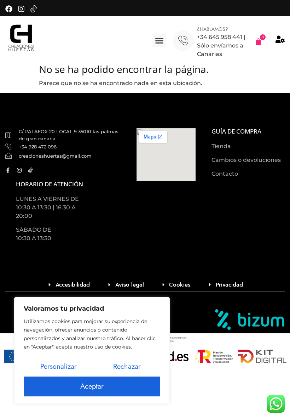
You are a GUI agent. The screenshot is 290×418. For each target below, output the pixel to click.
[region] (92, 350)
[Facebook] (8, 8)
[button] (159, 40)
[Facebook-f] (8, 170)
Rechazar (127, 366)
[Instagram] (21, 8)
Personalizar (58, 366)
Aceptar (92, 386)
